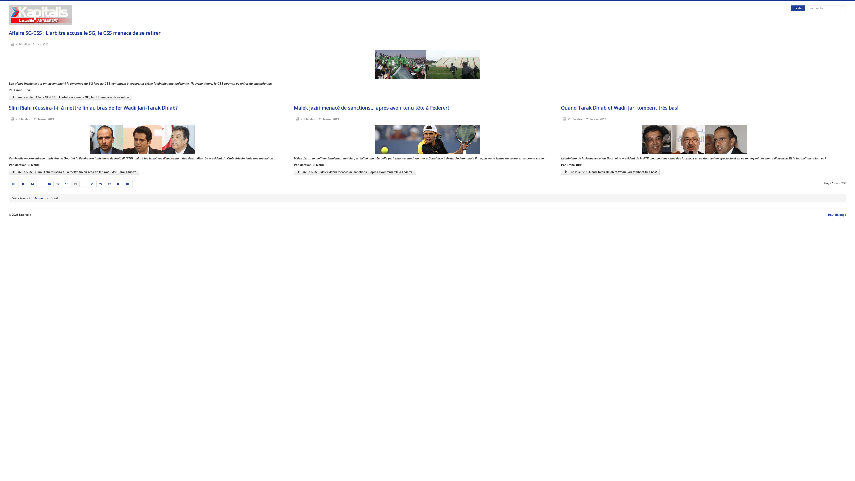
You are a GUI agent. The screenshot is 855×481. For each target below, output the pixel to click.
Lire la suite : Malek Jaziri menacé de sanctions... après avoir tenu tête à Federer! (357, 172)
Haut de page (837, 214)
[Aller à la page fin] (128, 184)
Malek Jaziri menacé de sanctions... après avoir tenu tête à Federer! (371, 107)
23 (109, 184)
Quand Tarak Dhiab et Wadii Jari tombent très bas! (619, 107)
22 (100, 184)
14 (32, 184)
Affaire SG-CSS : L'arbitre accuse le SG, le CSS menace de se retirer (85, 32)
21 (92, 184)
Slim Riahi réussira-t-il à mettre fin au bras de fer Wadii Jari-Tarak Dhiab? (93, 107)
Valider (798, 8)
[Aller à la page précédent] (23, 184)
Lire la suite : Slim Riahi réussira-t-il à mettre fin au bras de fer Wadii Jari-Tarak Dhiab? (76, 172)
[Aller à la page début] (13, 184)
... (40, 184)
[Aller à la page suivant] (118, 184)
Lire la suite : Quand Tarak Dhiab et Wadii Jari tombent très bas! (612, 172)
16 (49, 184)
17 (57, 184)
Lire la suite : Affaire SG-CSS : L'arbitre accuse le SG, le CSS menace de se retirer (72, 97)
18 (66, 184)
